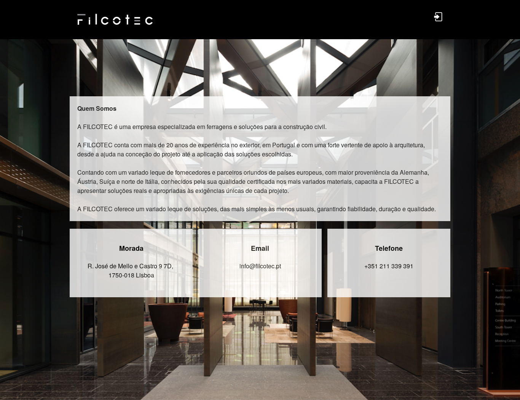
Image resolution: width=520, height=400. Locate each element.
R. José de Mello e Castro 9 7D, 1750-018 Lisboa (131, 270)
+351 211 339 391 (388, 265)
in (260, 265)
